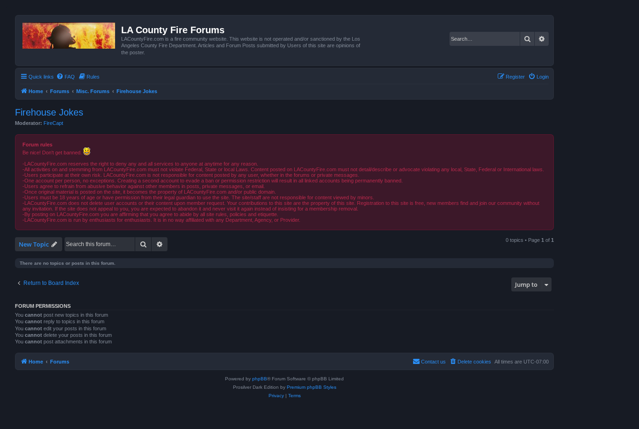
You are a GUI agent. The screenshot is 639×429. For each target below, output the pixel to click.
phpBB (259, 378)
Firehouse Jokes (49, 112)
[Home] (69, 34)
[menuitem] (65, 76)
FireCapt (53, 123)
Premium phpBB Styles (311, 387)
